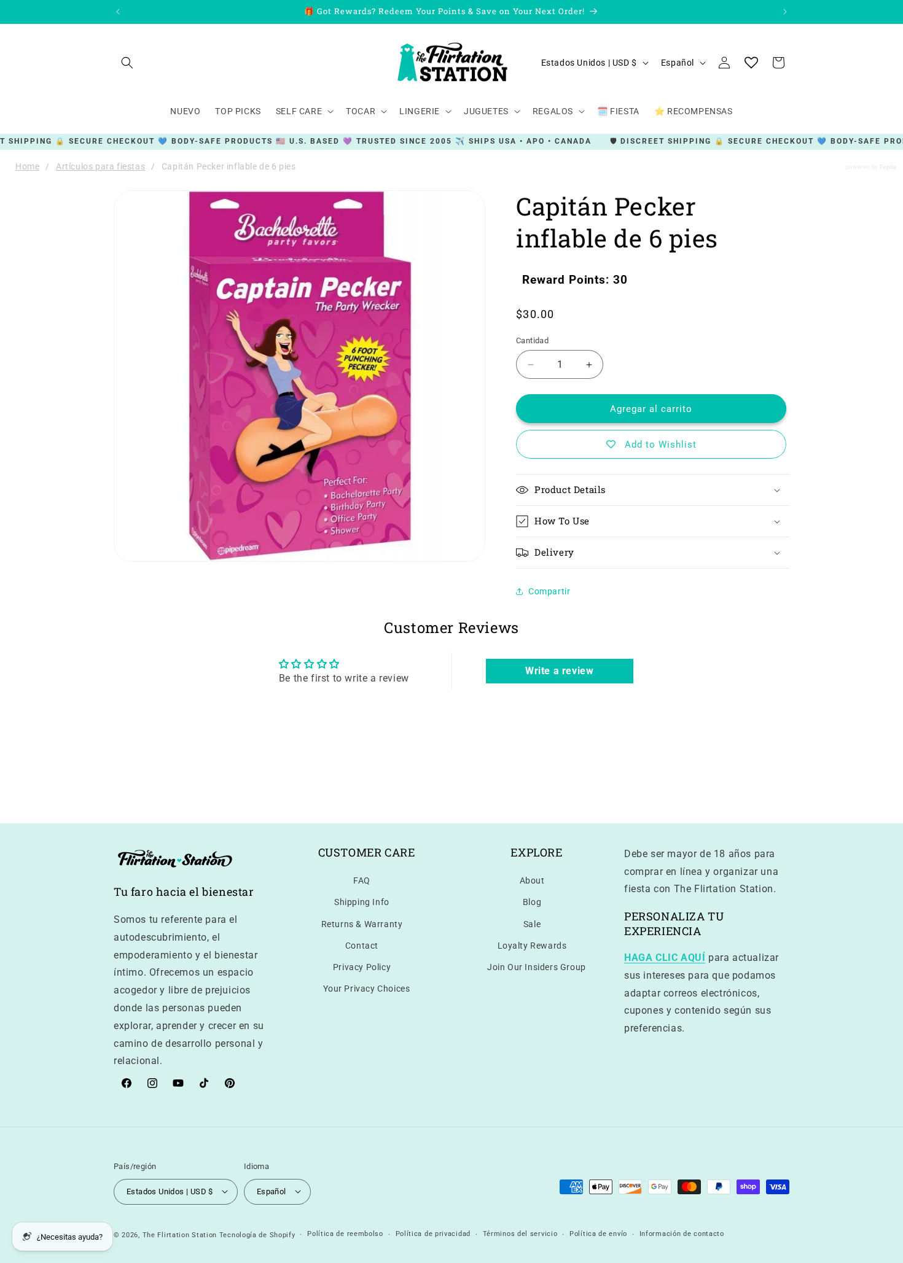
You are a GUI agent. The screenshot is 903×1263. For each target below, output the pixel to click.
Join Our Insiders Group (536, 967)
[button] (127, 62)
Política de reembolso (345, 1234)
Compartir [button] (549, 591)
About (532, 880)
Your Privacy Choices (366, 988)
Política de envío (598, 1234)
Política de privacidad (433, 1234)
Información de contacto (681, 1234)
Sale (532, 923)
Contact (361, 945)
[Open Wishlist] (751, 62)
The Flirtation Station (180, 1234)
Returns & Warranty (362, 923)
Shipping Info (361, 902)
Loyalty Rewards (532, 945)
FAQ (361, 880)
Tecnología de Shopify (257, 1234)
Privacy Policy (362, 967)
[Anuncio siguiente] (785, 11)
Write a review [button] (559, 671)
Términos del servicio (520, 1234)
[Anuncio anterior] (117, 11)
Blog (532, 902)
